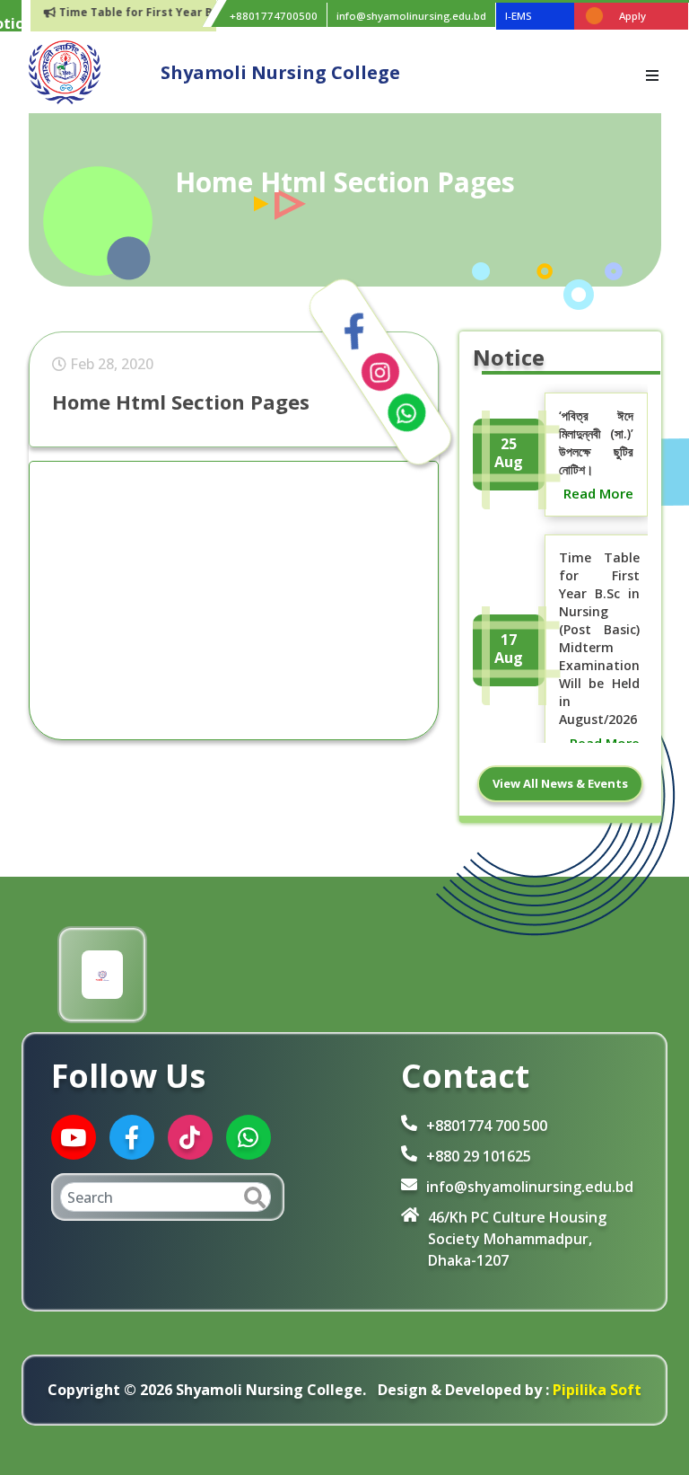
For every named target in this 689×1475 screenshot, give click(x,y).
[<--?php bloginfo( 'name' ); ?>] (64, 71)
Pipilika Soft (595, 1390)
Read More (598, 493)
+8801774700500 (274, 15)
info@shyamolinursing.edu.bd (411, 15)
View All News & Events (560, 783)
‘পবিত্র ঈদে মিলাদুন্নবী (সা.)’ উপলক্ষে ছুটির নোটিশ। (596, 442)
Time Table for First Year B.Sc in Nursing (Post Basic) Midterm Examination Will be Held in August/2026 (599, 638)
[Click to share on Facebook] (354, 331)
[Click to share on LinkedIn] (380, 372)
